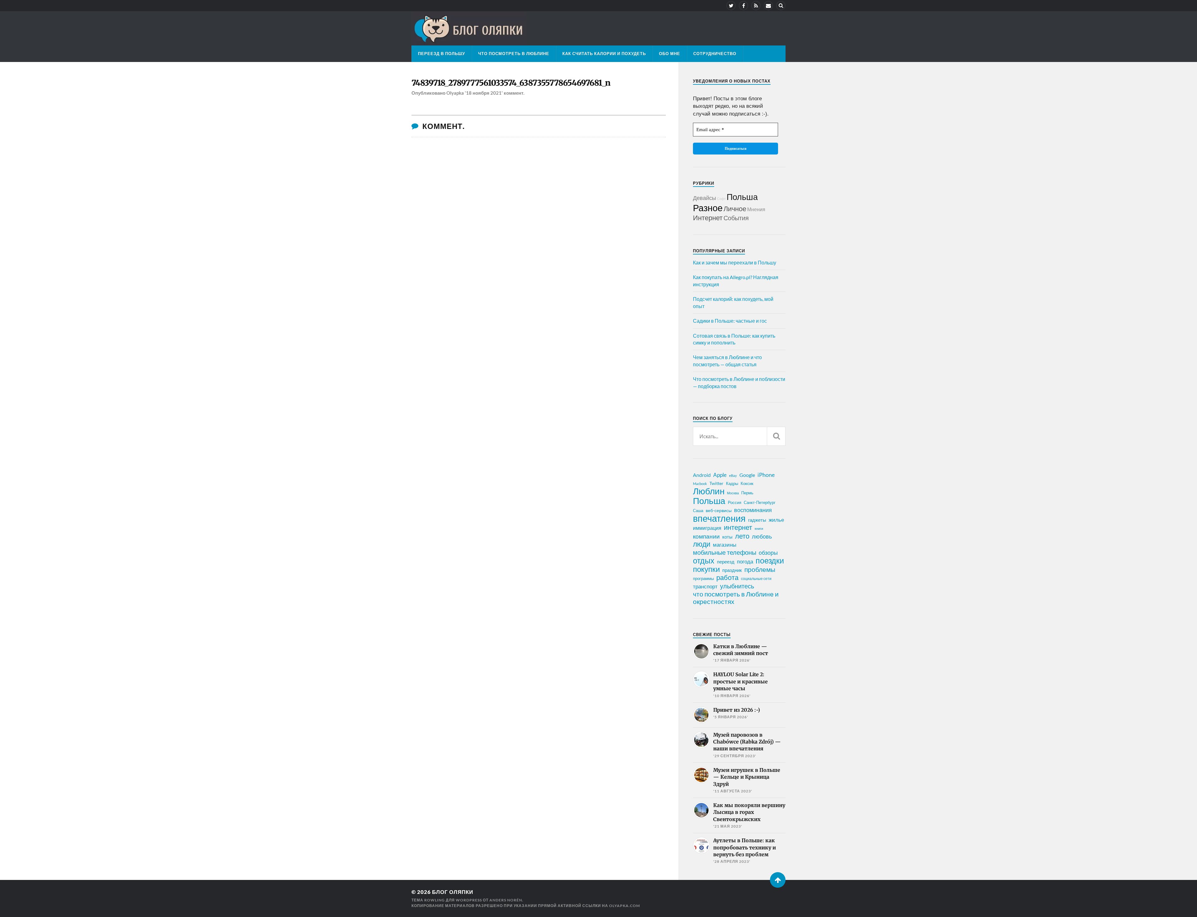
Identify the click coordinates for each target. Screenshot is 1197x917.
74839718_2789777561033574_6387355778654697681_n (510, 83)
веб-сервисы (719, 510)
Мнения (756, 209)
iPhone (766, 474)
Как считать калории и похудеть (604, 53)
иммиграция (707, 528)
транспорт (705, 586)
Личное (734, 208)
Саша (698, 510)
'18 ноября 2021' (484, 93)
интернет (738, 527)
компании (706, 536)
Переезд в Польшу (441, 53)
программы (703, 578)
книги (759, 528)
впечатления (719, 518)
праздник (732, 570)
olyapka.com (624, 905)
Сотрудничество (714, 53)
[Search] (781, 5)
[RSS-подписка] (756, 5)
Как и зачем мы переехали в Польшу (734, 262)
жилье (776, 519)
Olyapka (455, 93)
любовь (762, 536)
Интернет (708, 217)
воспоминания (753, 509)
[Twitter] (731, 5)
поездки (770, 560)
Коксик (747, 483)
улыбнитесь (737, 586)
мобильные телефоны (724, 552)
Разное (708, 207)
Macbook (700, 484)
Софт (721, 199)
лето (742, 536)
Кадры (732, 483)
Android (702, 475)
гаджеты (757, 520)
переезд (725, 561)
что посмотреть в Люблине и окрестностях (736, 597)
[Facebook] (743, 5)
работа (727, 577)
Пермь (747, 492)
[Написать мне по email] (768, 5)
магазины (724, 545)
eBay (733, 475)
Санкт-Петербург (760, 502)
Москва (733, 493)
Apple (720, 475)
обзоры (768, 552)
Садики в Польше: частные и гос (730, 321)
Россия (734, 502)
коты (727, 536)
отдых (703, 560)
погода (745, 561)
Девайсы (704, 197)
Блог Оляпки (452, 892)
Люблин (708, 491)
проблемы (759, 569)
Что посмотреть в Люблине (513, 53)
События (736, 217)
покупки (706, 569)
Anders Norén (505, 900)
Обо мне (669, 53)
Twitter (716, 483)
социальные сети (756, 579)
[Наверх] (778, 880)
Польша (742, 197)
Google (747, 475)
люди (701, 544)
